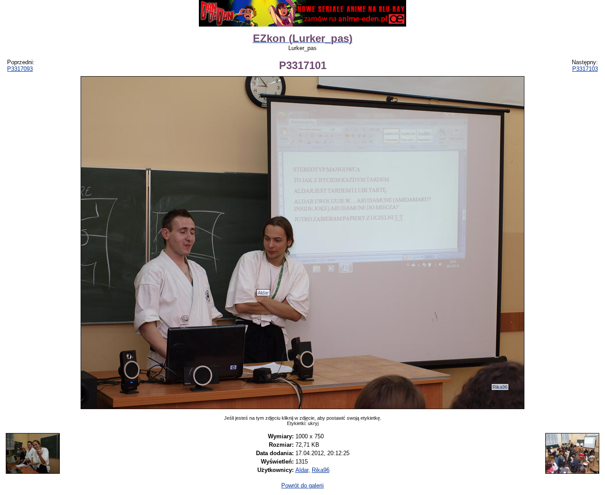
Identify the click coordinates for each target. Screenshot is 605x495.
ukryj (313, 423)
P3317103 (585, 69)
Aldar (263, 292)
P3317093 (20, 69)
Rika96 (500, 387)
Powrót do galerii (302, 485)
